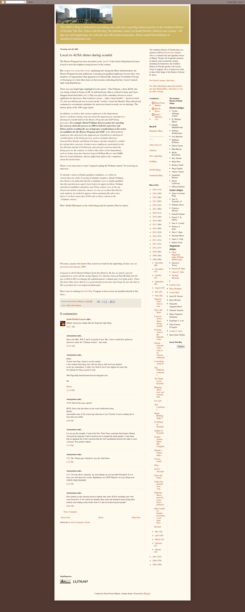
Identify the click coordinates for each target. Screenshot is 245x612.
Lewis (87, 291)
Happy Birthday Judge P (158, 415)
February (158, 543)
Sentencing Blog (156, 175)
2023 (155, 201)
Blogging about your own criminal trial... (159, 392)
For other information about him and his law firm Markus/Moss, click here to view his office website (166, 89)
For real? (158, 400)
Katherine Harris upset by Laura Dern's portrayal (159, 498)
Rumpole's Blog (155, 130)
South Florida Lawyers (76, 319)
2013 (155, 240)
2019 (155, 216)
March (158, 539)
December (159, 262)
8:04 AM (70, 506)
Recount (157, 526)
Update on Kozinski (159, 431)
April (157, 535)
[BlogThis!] (105, 301)
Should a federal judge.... (158, 452)
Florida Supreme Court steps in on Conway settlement (159, 350)
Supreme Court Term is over (158, 302)
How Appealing (155, 155)
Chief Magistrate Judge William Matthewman (177, 256)
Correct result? (158, 460)
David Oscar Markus (172, 52)
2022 (155, 205)
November (159, 269)
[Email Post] (98, 301)
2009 (155, 255)
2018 (155, 220)
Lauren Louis (174, 284)
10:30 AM (70, 346)
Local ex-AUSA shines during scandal (158, 321)
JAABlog (153, 161)
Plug (156, 465)
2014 (155, 236)
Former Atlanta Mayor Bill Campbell (159, 441)
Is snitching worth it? (159, 362)
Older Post (136, 517)
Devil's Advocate (159, 470)
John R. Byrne (158, 110)
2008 (155, 259)
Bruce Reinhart (175, 288)
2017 (155, 224)
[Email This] (103, 301)
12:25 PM (70, 390)
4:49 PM (69, 420)
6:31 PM (69, 461)
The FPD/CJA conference (159, 371)
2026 (155, 189)
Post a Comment (70, 511)
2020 (155, 212)
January (158, 549)
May (157, 531)
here (85, 95)
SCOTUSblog (155, 169)
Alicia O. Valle (178, 272)
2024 (155, 197)
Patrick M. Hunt (178, 268)
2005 (155, 564)
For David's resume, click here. (162, 80)
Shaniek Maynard (175, 276)
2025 (155, 193)
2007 (155, 556)
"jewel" (106, 61)
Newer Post (65, 517)
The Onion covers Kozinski (159, 381)
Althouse (153, 150)
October (158, 275)
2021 (155, 209)
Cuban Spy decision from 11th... (158, 485)
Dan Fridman (76, 305)
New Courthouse (159, 407)
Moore (69, 386)
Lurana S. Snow (175, 331)
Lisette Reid (174, 292)
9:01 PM (69, 484)
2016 (155, 228)
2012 (155, 243)
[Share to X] (108, 301)
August (158, 287)
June (157, 295)
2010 (155, 251)
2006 (155, 560)
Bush (69, 305)
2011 (155, 247)
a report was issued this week (77, 70)
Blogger (147, 593)
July (157, 291)
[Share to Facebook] (111, 301)
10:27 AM (70, 326)
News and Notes (158, 311)
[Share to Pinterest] (113, 301)
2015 (155, 232)
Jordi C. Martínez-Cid (159, 117)
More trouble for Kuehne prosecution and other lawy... (159, 515)
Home (101, 517)
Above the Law (155, 144)
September (159, 281)
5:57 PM (69, 445)
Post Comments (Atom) (80, 522)
